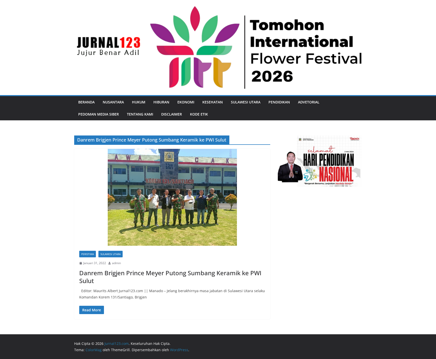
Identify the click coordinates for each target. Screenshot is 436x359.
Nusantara (113, 102)
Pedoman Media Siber (98, 114)
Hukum (138, 102)
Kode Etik (199, 114)
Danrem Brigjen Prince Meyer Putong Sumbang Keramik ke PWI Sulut (170, 277)
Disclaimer (171, 114)
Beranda (86, 102)
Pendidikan (279, 102)
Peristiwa (87, 254)
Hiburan (161, 102)
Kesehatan (212, 102)
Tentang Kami (140, 114)
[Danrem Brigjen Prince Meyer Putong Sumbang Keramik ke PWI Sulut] (172, 197)
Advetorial (308, 102)
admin (116, 263)
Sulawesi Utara (245, 102)
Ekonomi (185, 102)
